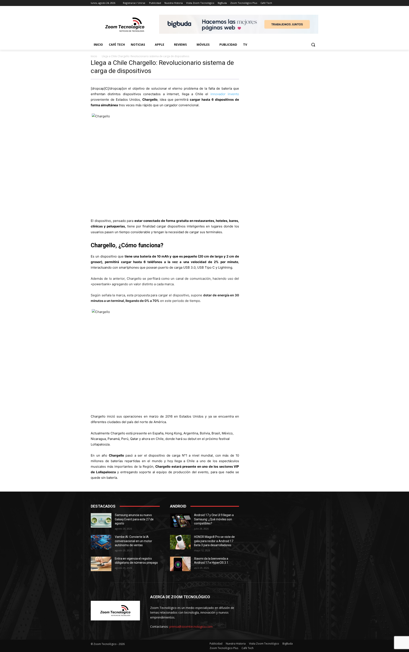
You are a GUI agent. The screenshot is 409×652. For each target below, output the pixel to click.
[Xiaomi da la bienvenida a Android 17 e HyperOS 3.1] (180, 564)
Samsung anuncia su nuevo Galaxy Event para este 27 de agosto (134, 519)
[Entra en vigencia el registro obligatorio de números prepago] (101, 564)
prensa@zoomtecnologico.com (191, 626)
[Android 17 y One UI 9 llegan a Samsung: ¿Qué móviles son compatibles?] (180, 520)
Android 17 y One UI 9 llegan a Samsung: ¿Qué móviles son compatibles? (214, 519)
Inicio (94, 56)
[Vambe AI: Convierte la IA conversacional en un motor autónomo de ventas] (101, 542)
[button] (313, 44)
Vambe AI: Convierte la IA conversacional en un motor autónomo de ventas (133, 541)
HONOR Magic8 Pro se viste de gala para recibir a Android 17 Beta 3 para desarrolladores (214, 541)
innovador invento (224, 94)
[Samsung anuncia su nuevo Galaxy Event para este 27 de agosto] (101, 520)
